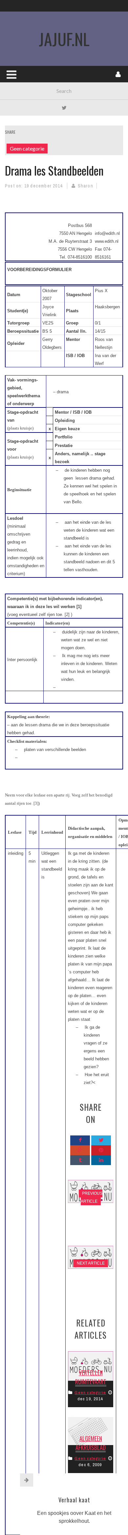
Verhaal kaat (74, 1499)
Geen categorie (27, 148)
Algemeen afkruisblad (90, 1443)
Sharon (85, 186)
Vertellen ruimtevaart (90, 1377)
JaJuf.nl (64, 38)
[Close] (26, 1480)
